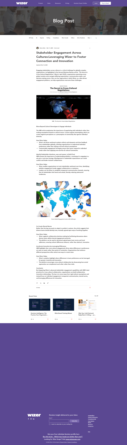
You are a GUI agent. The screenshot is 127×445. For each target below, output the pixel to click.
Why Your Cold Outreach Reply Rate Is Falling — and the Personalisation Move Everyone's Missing (86, 314)
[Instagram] (31, 419)
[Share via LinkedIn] (44, 283)
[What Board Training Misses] (63, 305)
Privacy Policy (63, 442)
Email (50, 418)
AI (36, 38)
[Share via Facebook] (37, 283)
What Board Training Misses (63, 313)
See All (96, 296)
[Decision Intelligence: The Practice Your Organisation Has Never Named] (39, 305)
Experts (42, 38)
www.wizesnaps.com (73, 439)
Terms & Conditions (72, 442)
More (89, 38)
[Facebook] (28, 419)
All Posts (31, 38)
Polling (48, 38)
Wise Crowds (65, 38)
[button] (96, 38)
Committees (56, 38)
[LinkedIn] (34, 419)
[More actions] (90, 48)
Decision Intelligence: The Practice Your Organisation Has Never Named (39, 314)
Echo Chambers (81, 38)
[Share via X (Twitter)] (40, 283)
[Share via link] (48, 283)
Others (72, 38)
